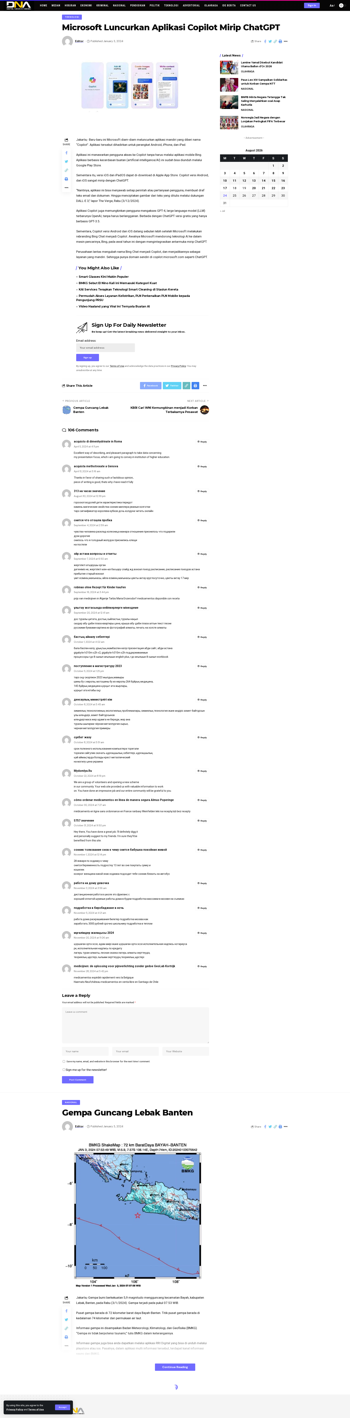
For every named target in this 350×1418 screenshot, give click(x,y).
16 (283, 180)
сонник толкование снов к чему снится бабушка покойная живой (120, 849)
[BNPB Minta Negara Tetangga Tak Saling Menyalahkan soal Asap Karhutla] (229, 102)
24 (225, 195)
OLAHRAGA (247, 71)
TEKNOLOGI (72, 17)
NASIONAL (247, 88)
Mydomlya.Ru (83, 771)
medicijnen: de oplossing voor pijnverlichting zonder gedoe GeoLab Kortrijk (124, 966)
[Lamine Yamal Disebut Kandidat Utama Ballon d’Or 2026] (229, 67)
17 (225, 188)
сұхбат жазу (82, 737)
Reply (204, 441)
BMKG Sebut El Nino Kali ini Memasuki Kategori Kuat (118, 283)
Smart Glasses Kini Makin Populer (104, 276)
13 (254, 180)
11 (234, 180)
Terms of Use (36, 1409)
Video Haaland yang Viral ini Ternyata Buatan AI (114, 306)
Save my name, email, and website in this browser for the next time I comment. (108, 1061)
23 (283, 188)
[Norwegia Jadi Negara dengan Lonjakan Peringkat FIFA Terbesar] (229, 122)
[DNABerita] (19, 5)
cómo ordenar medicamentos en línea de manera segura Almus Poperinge (124, 800)
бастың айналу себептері (92, 637)
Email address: (86, 340)
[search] (325, 5)
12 (244, 180)
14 (263, 180)
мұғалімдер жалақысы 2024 (94, 933)
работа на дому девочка (91, 883)
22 (273, 188)
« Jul (222, 210)
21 (263, 188)
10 (225, 180)
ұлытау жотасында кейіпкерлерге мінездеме (106, 607)
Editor (79, 41)
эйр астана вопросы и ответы (95, 553)
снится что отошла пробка (93, 520)
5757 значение (84, 820)
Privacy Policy (14, 1409)
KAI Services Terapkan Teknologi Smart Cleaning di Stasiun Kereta (128, 289)
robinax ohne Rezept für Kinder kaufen (100, 587)
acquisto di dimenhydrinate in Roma (98, 441)
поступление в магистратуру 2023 (98, 666)
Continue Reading (175, 1367)
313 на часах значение (89, 491)
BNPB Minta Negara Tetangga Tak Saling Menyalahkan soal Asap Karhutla (263, 100)
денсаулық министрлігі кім (93, 699)
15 (273, 180)
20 (254, 188)
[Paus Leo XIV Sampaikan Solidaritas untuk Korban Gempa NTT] (229, 85)
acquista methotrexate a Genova (96, 466)
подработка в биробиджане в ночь (99, 908)
